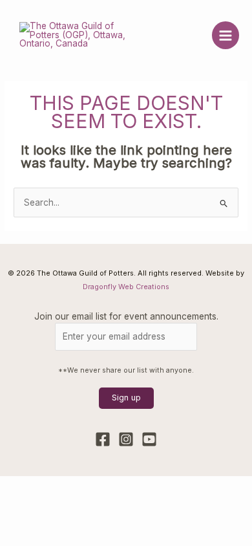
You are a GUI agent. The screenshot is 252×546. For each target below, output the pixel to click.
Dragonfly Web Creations (126, 286)
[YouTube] (149, 439)
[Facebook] (102, 439)
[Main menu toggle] (226, 35)
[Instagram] (126, 439)
